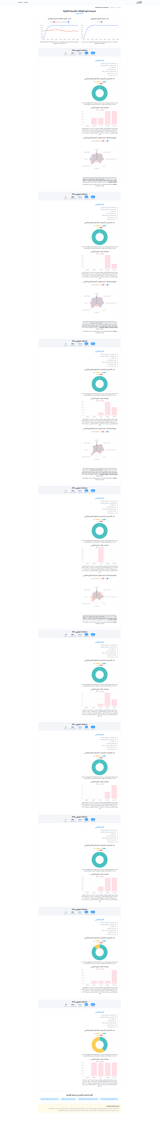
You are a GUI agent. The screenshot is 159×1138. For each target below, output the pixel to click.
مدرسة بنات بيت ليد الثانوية (68, 1099)
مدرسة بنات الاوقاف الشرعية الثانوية (88, 1099)
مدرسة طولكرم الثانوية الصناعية (109, 1099)
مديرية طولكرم (113, 7)
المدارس (25, 2)
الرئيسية (20, 2)
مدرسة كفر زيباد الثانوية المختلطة (49, 1099)
